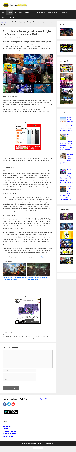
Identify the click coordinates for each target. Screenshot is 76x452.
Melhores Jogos (52, 12)
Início (1, 22)
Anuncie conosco (8, 436)
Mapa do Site (43, 399)
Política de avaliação (9, 431)
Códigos (12, 17)
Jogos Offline (40, 12)
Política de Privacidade (10, 433)
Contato (5, 428)
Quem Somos (7, 426)
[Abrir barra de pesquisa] (74, 17)
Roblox (6, 22)
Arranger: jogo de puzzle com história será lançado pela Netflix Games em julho (26, 336)
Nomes (3, 17)
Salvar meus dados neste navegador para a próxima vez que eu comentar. (28, 383)
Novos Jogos (18, 12)
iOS (33, 12)
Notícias (10, 12)
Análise (63, 12)
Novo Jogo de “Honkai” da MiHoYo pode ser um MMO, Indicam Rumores (24, 338)
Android (27, 12)
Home (3, 12)
